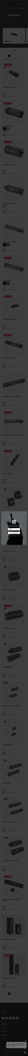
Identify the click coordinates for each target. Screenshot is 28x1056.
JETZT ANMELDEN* (14, 532)
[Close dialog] (25, 512)
